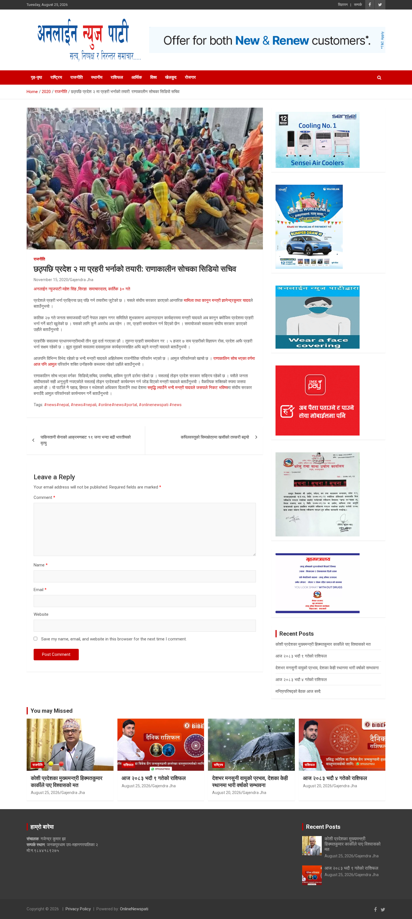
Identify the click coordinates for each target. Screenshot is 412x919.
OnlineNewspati (134, 908)
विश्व (153, 77)
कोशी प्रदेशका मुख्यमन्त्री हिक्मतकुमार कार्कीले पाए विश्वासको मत (323, 644)
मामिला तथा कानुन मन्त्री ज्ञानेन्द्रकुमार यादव (217, 300)
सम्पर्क (358, 5)
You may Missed (52, 710)
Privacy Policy (78, 908)
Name (41, 565)
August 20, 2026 (226, 792)
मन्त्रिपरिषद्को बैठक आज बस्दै (298, 691)
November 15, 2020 (51, 279)
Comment (44, 497)
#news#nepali (83, 404)
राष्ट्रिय (56, 77)
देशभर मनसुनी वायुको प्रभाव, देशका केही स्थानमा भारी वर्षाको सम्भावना (327, 667)
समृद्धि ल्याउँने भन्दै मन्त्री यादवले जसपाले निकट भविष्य (187, 387)
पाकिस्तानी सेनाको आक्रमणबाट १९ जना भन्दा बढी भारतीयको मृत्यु (86, 440)
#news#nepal (56, 404)
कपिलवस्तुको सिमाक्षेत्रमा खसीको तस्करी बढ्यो (215, 437)
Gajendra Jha (81, 279)
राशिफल (117, 77)
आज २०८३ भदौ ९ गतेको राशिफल (301, 656)
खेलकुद (171, 77)
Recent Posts (323, 826)
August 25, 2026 (45, 792)
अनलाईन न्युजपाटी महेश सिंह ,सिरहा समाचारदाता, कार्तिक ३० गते (82, 288)
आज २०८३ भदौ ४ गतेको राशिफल (301, 679)
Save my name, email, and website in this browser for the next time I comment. (114, 639)
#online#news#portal (117, 404)
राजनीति (76, 77)
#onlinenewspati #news (160, 404)
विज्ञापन (343, 5)
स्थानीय (96, 77)
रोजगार (190, 77)
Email (40, 589)
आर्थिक (136, 77)
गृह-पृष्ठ (36, 77)
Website (41, 614)
